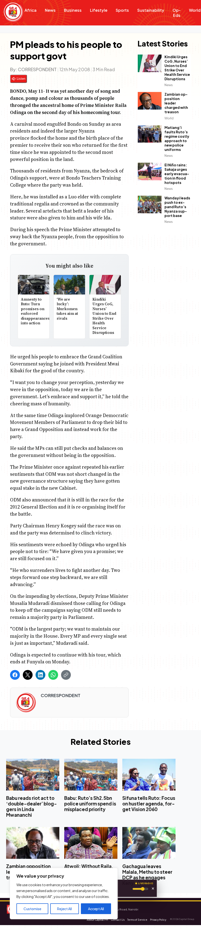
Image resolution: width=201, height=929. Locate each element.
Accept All (96, 908)
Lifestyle (98, 10)
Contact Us (118, 919)
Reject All (64, 908)
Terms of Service (137, 919)
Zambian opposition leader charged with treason (176, 103)
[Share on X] (28, 675)
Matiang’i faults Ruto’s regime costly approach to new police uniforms (176, 138)
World (169, 118)
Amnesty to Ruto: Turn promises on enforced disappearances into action (35, 311)
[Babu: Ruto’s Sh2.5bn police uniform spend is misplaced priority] (90, 775)
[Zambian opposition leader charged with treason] (32, 843)
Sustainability (150, 10)
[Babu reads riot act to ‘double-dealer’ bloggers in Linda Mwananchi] (32, 775)
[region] (64, 893)
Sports (122, 10)
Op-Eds (177, 13)
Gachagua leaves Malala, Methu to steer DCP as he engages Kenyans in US (147, 875)
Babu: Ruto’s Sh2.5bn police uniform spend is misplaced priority (90, 803)
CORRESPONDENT (37, 69)
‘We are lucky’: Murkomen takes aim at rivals (67, 309)
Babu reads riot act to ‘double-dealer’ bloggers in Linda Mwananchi (31, 806)
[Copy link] (66, 675)
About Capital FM (97, 919)
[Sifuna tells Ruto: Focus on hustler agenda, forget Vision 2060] (149, 775)
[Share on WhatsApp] (53, 675)
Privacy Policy (158, 919)
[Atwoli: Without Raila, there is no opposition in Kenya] (90, 843)
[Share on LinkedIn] (40, 675)
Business (73, 10)
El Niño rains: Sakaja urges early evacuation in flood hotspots (176, 174)
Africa (31, 10)
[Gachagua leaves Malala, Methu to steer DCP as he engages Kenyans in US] (149, 843)
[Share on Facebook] (15, 675)
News (50, 10)
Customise (32, 908)
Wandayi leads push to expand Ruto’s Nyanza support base (177, 207)
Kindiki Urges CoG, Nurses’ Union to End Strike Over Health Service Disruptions (104, 316)
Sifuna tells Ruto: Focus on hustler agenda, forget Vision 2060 (148, 803)
